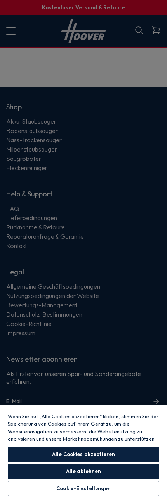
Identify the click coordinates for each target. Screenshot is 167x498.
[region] (83, 451)
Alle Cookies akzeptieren (83, 454)
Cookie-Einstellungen (83, 488)
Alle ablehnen (83, 471)
